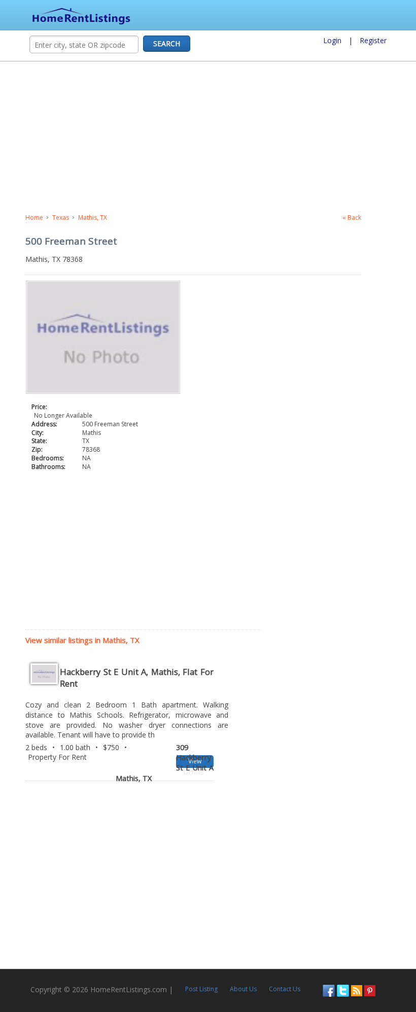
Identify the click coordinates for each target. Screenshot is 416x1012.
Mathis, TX (92, 217)
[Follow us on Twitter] (343, 990)
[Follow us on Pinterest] (369, 990)
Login (332, 40)
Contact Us (284, 989)
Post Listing (201, 989)
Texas (60, 217)
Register (373, 40)
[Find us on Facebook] (329, 990)
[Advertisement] (208, 137)
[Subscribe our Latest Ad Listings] (356, 990)
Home (34, 217)
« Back (351, 217)
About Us (243, 989)
